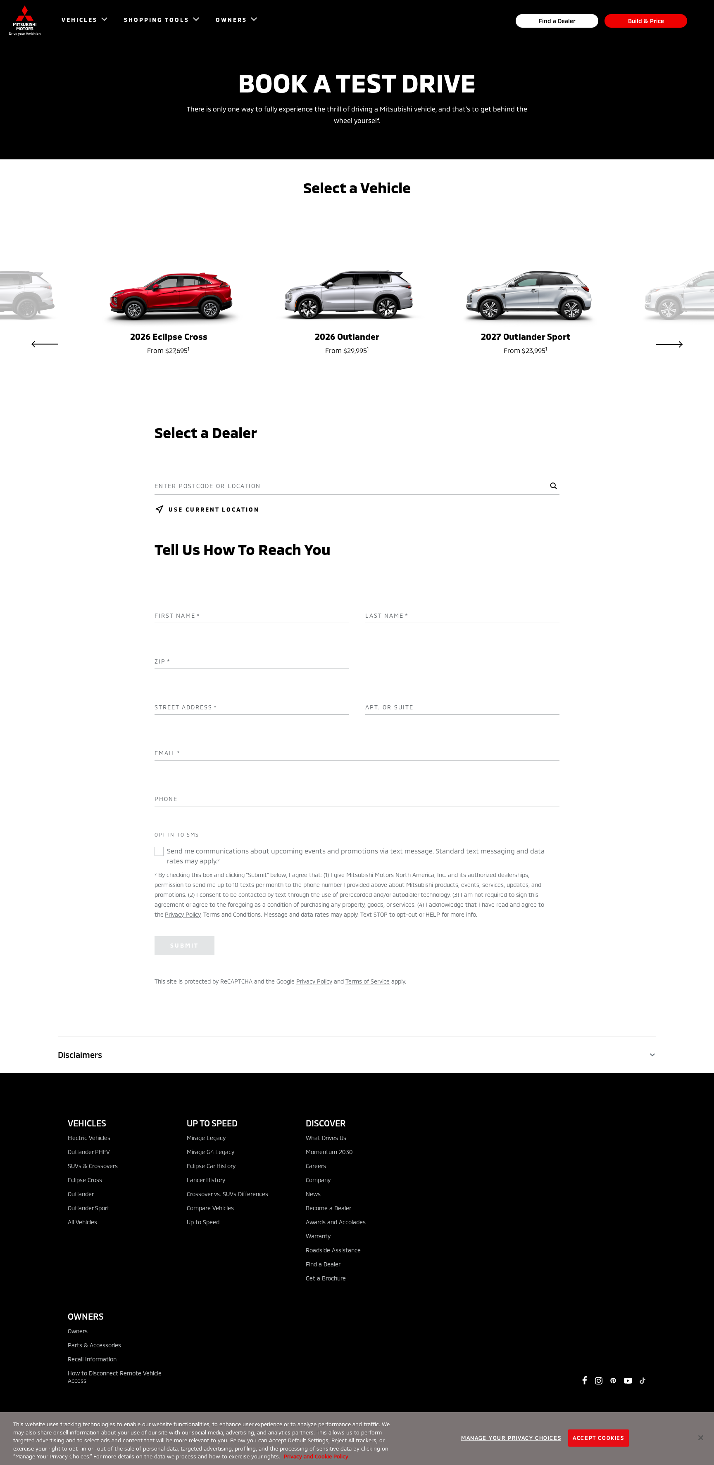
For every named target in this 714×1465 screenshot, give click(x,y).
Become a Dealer (328, 1207)
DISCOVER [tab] (326, 1123)
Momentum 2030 (329, 1151)
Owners (78, 1331)
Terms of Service (367, 981)
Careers (316, 1165)
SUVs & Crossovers (93, 1165)
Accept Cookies (598, 1437)
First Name (177, 615)
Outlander (81, 1193)
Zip (163, 661)
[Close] (701, 1438)
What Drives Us (326, 1137)
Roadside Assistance (333, 1250)
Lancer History (206, 1179)
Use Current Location (214, 509)
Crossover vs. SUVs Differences (227, 1193)
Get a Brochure (326, 1278)
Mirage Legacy (206, 1137)
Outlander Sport (88, 1207)
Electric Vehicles (89, 1137)
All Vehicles (82, 1222)
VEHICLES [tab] (87, 1123)
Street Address (186, 707)
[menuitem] (81, 21)
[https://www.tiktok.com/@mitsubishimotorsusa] (642, 1380)
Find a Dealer (557, 20)
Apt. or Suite (389, 707)
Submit (184, 945)
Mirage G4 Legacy (210, 1151)
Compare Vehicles (210, 1207)
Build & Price (646, 20)
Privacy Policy (182, 914)
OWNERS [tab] (86, 1316)
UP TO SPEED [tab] (212, 1123)
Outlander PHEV (89, 1151)
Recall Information (92, 1359)
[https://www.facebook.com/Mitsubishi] (584, 1380)
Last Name (387, 615)
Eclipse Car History (211, 1165)
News (313, 1193)
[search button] (552, 486)
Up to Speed (203, 1222)
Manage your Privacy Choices (511, 1437)
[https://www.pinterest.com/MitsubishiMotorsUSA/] (613, 1380)
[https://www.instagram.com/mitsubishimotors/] (598, 1380)
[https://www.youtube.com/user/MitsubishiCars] (628, 1380)
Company (318, 1179)
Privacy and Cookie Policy (316, 1456)
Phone (166, 799)
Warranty (318, 1236)
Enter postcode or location (208, 486)
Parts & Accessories (94, 1345)
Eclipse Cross (85, 1179)
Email (168, 753)
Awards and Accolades (336, 1222)
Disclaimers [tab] (80, 1055)
